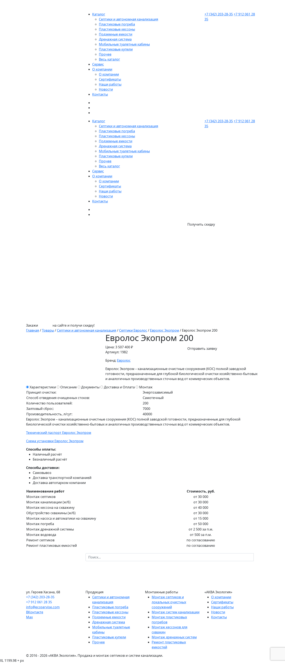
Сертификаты (110, 79)
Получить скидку (201, 224)
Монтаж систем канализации (175, 612)
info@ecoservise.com (43, 607)
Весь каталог (109, 59)
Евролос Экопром (164, 330)
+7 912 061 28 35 (39, 602)
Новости (106, 89)
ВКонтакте (34, 612)
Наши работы (110, 84)
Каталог (98, 14)
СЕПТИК (45, 325)
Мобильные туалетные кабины (124, 44)
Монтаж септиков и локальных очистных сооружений (169, 602)
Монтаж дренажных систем (174, 637)
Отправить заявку (202, 348)
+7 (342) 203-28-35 (218, 14)
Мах (29, 617)
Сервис (98, 64)
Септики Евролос (133, 330)
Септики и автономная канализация (128, 19)
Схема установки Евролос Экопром (54, 441)
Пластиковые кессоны (117, 29)
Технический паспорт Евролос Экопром (58, 432)
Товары (48, 330)
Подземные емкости (115, 34)
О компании (102, 69)
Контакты (100, 94)
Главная (32, 330)
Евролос (124, 360)
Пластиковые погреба (117, 24)
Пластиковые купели (116, 49)
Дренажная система (115, 39)
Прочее (105, 54)
